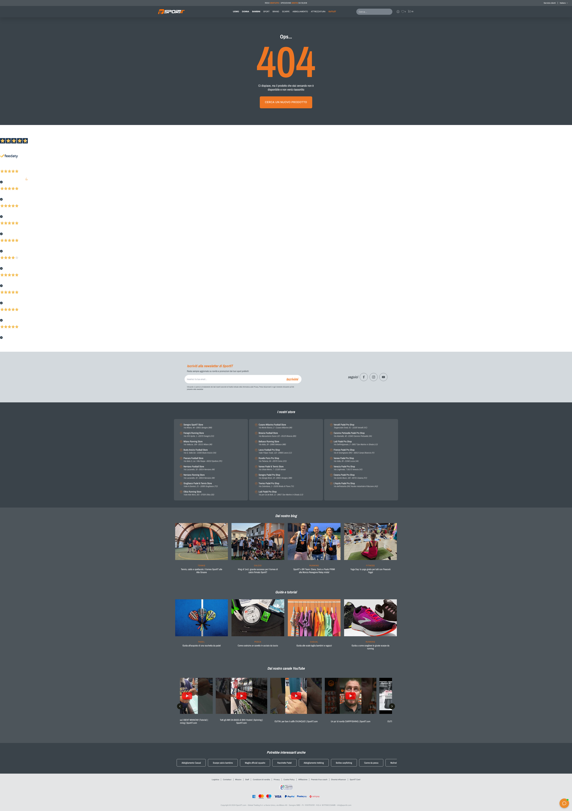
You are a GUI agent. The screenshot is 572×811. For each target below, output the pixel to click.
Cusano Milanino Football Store (275, 426)
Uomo (236, 11)
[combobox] (375, 12)
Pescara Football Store (203, 460)
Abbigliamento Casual (191, 762)
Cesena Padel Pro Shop (350, 476)
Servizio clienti (550, 3)
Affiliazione (302, 779)
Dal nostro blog (286, 516)
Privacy (277, 779)
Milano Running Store (198, 443)
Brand (276, 11)
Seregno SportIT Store (198, 426)
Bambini (256, 11)
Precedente (5, 167)
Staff (247, 779)
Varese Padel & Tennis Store (272, 468)
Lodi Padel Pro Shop (281, 493)
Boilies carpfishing (344, 762)
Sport (266, 11)
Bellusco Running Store (272, 443)
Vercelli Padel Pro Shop (350, 426)
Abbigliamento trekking (314, 762)
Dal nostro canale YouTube (286, 668)
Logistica (215, 779)
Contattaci (227, 779)
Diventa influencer (338, 779)
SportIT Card (355, 779)
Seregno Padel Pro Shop (275, 476)
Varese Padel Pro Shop (346, 460)
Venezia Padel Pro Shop (348, 468)
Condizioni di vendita (261, 779)
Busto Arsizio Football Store (200, 451)
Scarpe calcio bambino (223, 762)
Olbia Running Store (199, 493)
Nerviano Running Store (199, 476)
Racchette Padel (284, 762)
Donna (245, 11)
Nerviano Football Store (199, 468)
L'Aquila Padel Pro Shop (356, 485)
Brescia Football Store (277, 434)
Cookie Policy (289, 779)
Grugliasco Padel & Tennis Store (201, 485)
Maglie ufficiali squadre (255, 762)
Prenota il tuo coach (319, 779)
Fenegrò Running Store (199, 434)
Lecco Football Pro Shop (275, 451)
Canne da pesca (371, 762)
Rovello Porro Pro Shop (272, 460)
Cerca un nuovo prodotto (286, 102)
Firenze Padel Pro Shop (354, 451)
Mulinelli (394, 762)
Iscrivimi (292, 379)
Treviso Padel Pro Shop (276, 485)
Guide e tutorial (286, 592)
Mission (238, 779)
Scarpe (286, 11)
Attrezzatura (318, 11)
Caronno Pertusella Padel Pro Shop (353, 434)
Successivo (15, 167)
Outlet (332, 11)
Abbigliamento (300, 11)
